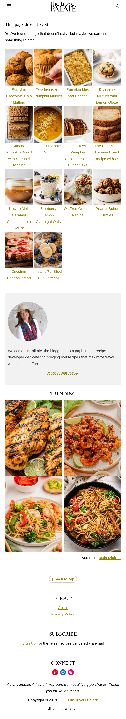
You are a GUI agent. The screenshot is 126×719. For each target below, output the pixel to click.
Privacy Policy (63, 614)
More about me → (63, 373)
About (63, 608)
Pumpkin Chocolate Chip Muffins (19, 95)
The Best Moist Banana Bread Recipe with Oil (107, 152)
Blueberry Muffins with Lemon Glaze (107, 95)
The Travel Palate (83, 700)
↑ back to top (63, 579)
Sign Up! (29, 643)
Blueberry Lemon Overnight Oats (48, 215)
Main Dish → (110, 558)
